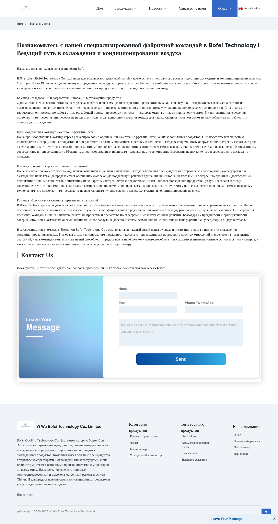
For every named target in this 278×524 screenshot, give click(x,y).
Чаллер (134, 442)
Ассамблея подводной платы (195, 445)
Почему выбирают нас (247, 441)
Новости (155, 8)
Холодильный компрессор (146, 455)
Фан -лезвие (189, 453)
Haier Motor (189, 436)
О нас (222, 8)
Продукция (123, 8)
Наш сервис (241, 453)
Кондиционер (138, 449)
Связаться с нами (192, 8)
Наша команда (40, 23)
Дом (99, 8)
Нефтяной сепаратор (194, 459)
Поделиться (25, 494)
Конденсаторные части (144, 436)
